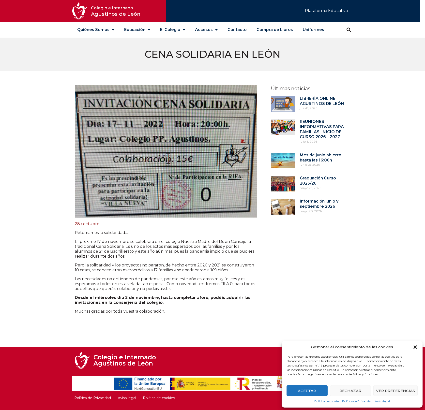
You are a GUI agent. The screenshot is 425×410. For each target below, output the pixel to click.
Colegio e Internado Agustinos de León (124, 360)
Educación (134, 29)
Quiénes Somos (93, 29)
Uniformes (313, 29)
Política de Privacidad (357, 401)
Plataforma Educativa (326, 10)
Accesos (204, 29)
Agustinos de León (115, 11)
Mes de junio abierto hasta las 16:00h (320, 157)
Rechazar (350, 390)
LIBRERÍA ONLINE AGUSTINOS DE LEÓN (322, 101)
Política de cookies (327, 401)
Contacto (237, 29)
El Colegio (170, 29)
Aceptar (307, 390)
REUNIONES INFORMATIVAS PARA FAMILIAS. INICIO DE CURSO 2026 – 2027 (322, 129)
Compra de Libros (275, 29)
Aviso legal (382, 401)
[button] (415, 347)
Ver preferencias (395, 390)
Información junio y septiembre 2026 (319, 204)
